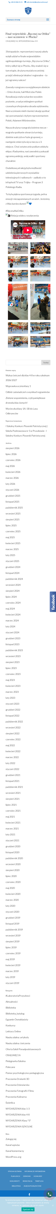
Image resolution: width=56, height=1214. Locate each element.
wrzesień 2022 (13, 727)
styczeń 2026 (12, 489)
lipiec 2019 (11, 947)
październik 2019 (14, 929)
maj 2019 (10, 959)
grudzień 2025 (13, 495)
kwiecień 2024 (13, 614)
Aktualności (12, 1001)
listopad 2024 (12, 572)
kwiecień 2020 (13, 893)
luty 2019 (10, 977)
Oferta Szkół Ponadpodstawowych (23, 1049)
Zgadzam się (28, 1209)
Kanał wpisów (13, 1144)
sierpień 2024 (12, 590)
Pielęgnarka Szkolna (16, 1061)
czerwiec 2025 (13, 531)
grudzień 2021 (13, 775)
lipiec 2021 (11, 804)
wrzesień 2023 (13, 656)
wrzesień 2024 (13, 584)
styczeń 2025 (12, 561)
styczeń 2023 (12, 703)
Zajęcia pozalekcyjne (32, 1186)
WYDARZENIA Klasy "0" (18, 1120)
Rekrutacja (27, 1181)
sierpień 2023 (12, 662)
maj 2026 (10, 465)
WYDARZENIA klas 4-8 (28, 41)
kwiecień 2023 (13, 685)
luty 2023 (10, 697)
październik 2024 (14, 578)
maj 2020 (10, 887)
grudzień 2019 (13, 917)
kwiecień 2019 (13, 965)
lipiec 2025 (11, 525)
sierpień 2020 (12, 870)
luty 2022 (10, 763)
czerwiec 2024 (13, 602)
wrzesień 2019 (13, 935)
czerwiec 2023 (13, 674)
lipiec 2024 (11, 596)
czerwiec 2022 (13, 739)
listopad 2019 (12, 923)
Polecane (10, 1067)
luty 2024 (10, 626)
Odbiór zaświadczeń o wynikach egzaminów (28, 392)
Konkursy (10, 1025)
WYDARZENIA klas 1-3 (18, 1108)
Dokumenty (15, 1181)
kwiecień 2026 (13, 471)
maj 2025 (10, 537)
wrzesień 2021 (13, 792)
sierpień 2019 (12, 941)
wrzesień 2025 (13, 513)
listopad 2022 (12, 715)
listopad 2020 (12, 852)
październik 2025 (14, 507)
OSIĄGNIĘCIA (12, 41)
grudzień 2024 (13, 567)
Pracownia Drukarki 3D (17, 1078)
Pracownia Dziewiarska (17, 1084)
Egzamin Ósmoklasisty (17, 1019)
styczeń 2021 (12, 840)
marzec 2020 (12, 899)
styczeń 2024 (12, 632)
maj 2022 (10, 745)
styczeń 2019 (12, 983)
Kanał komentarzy (15, 1150)
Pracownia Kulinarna (16, 1096)
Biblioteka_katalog (15, 1013)
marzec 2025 (12, 549)
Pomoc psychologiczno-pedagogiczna (25, 1072)
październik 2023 (14, 650)
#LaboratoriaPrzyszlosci (18, 995)
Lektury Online (13, 1031)
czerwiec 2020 (13, 882)
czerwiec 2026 (13, 460)
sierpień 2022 (12, 733)
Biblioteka (11, 1007)
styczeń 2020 (12, 911)
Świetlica (10, 1102)
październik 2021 (14, 786)
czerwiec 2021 (13, 810)
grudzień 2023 (13, 638)
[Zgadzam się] (52, 1205)
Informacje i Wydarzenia (35, 1171)
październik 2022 (14, 721)
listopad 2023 (12, 644)
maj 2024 (10, 608)
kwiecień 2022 (13, 751)
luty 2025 (10, 555)
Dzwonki (27, 1176)
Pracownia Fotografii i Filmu (20, 1090)
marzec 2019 (12, 971)
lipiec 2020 (11, 876)
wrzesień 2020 (13, 864)
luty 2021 (10, 834)
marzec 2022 (12, 757)
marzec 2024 (12, 620)
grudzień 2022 (13, 709)
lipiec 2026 (11, 454)
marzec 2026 (12, 477)
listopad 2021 (12, 780)
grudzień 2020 (13, 846)
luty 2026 (10, 483)
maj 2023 (10, 679)
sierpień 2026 (12, 448)
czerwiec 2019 (13, 953)
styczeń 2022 (12, 769)
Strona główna (14, 1171)
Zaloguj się (11, 1139)
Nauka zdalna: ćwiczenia (18, 1043)
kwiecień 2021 (13, 822)
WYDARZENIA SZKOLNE (19, 1126)
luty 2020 (10, 905)
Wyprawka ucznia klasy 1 (18, 386)
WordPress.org (13, 1156)
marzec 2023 (12, 691)
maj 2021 (10, 816)
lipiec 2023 (11, 668)
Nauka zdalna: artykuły (17, 1037)
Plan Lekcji (15, 1176)
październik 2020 (14, 858)
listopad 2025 (12, 501)
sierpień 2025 (12, 519)
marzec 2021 (12, 828)
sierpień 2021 (12, 798)
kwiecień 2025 (13, 543)
